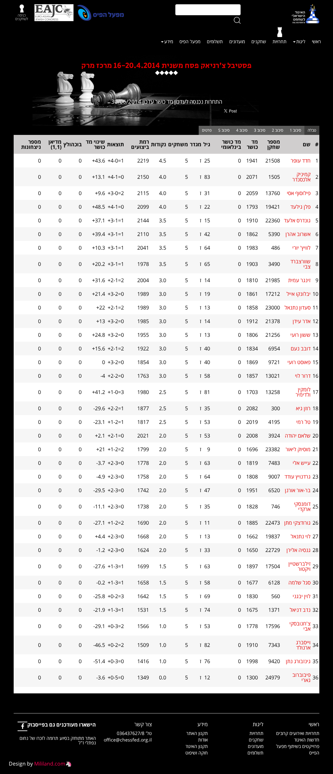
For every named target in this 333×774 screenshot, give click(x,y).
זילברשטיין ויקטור (299, 566)
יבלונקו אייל (298, 293)
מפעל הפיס (190, 41)
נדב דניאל (300, 609)
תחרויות (279, 41)
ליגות (300, 41)
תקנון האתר (197, 733)
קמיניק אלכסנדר (301, 177)
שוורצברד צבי (300, 264)
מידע (168, 41)
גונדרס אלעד (297, 220)
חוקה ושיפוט (196, 753)
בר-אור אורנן (298, 490)
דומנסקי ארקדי (302, 506)
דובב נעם (301, 348)
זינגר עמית (299, 280)
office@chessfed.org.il (128, 740)
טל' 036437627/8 (134, 733)
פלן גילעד (300, 206)
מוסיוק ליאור (298, 449)
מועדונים (237, 41)
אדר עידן (302, 321)
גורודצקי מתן (297, 522)
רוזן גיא (303, 408)
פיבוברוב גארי (301, 677)
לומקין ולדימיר (303, 392)
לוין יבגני (302, 596)
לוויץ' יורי (301, 247)
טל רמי (303, 422)
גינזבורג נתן (298, 661)
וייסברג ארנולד (303, 645)
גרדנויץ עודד (298, 476)
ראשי (316, 41)
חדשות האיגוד (306, 740)
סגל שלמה (299, 582)
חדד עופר (301, 160)
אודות (203, 740)
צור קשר (143, 724)
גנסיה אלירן (298, 550)
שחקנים (258, 41)
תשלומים (215, 41)
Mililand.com (49, 763)
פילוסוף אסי (299, 193)
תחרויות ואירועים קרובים (297, 733)
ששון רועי (300, 334)
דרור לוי (303, 375)
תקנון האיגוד (196, 746)
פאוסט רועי (299, 362)
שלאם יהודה (298, 435)
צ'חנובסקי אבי (300, 626)
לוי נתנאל (301, 536)
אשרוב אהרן (298, 234)
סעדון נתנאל (298, 307)
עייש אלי (302, 462)
